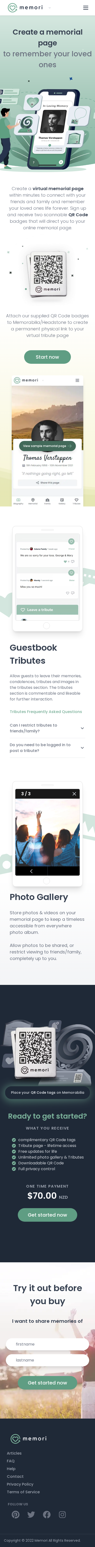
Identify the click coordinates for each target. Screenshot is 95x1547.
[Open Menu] (85, 7)
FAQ (11, 1461)
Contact (15, 1476)
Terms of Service (23, 1492)
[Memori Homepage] (47, 1439)
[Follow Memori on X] (31, 1514)
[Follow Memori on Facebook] (47, 1514)
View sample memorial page (44, 446)
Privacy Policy (20, 1484)
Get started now (47, 1215)
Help (11, 1469)
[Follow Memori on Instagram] (15, 1514)
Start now (47, 357)
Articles (14, 1453)
